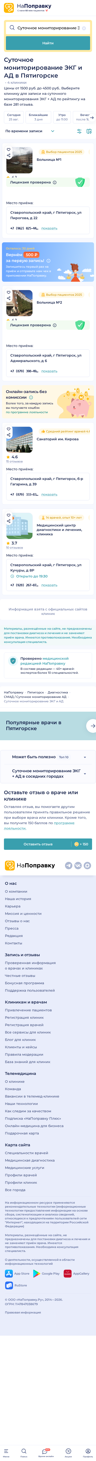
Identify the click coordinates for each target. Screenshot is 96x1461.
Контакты (13, 943)
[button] (48, 28)
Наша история (18, 899)
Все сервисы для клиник (28, 1032)
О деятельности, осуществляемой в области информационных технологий (40, 1261)
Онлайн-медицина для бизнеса (34, 1126)
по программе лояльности (27, 412)
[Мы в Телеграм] (68, 865)
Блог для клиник (20, 1039)
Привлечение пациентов (28, 1010)
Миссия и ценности (23, 913)
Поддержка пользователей (30, 990)
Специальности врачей (26, 1153)
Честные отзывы (20, 975)
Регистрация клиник (24, 1017)
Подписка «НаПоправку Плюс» (33, 1118)
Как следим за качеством (28, 1111)
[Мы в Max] (87, 865)
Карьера (12, 906)
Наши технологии (21, 1103)
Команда (13, 1089)
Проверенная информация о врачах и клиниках (30, 965)
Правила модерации (24, 1054)
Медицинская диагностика (30, 1160)
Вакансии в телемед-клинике (32, 1096)
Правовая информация (23, 1312)
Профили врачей (21, 1175)
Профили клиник (21, 1182)
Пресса (11, 928)
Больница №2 (49, 302)
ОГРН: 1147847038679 (21, 1304)
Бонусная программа (24, 983)
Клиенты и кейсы (21, 1047)
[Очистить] (84, 28)
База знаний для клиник (27, 1062)
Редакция (14, 936)
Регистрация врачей (24, 1025)
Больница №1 (49, 159)
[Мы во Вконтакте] (78, 865)
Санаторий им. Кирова (58, 439)
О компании (16, 891)
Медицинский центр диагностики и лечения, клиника (59, 529)
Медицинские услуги (24, 1168)
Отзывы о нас (17, 921)
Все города (15, 1190)
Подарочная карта (22, 1133)
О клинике (15, 1081)
